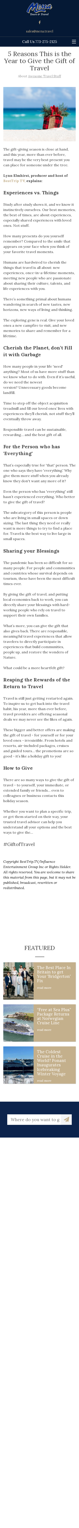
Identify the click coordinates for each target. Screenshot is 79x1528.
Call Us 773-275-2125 (39, 41)
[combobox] (34, 1119)
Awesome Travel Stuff (44, 76)
